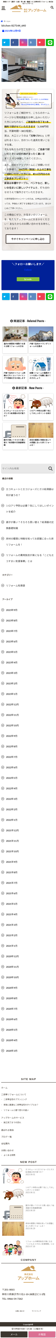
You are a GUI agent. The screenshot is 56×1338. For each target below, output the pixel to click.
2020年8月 (11, 998)
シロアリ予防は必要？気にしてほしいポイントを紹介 (30, 508)
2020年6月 (11, 1019)
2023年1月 (11, 693)
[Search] (50, 468)
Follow (28, 269)
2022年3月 (11, 798)
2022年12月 (12, 704)
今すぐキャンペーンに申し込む (28, 238)
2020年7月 (11, 1008)
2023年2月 (11, 683)
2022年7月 (11, 756)
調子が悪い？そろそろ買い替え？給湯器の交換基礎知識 (30, 525)
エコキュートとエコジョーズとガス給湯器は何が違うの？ (30, 492)
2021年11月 (12, 840)
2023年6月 (11, 641)
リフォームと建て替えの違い (16, 1110)
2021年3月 (11, 924)
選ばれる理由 (7, 1130)
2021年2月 (11, 935)
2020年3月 (11, 1050)
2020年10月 (12, 977)
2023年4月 (11, 662)
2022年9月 (11, 735)
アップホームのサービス (12, 1117)
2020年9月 (11, 987)
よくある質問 (9, 1155)
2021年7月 (11, 882)
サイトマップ (36, 1311)
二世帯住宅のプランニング (15, 1099)
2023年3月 (11, 672)
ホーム (4, 1087)
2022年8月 (11, 746)
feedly (29, 279)
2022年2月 (11, 809)
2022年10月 (12, 725)
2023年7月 (11, 630)
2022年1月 (11, 819)
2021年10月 (12, 851)
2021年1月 (11, 945)
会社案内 (5, 1143)
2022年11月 (12, 714)
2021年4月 (11, 914)
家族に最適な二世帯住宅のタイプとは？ (21, 1105)
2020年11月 (12, 966)
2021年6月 (11, 893)
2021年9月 (11, 861)
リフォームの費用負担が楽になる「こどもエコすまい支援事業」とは (30, 558)
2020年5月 (11, 1029)
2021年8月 (11, 872)
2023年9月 (11, 610)
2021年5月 (11, 903)
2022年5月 (11, 777)
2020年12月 (12, 956)
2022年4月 (11, 788)
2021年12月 (12, 830)
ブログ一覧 (6, 1136)
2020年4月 (11, 1040)
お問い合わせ (7, 1150)
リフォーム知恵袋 (15, 585)
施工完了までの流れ (12, 1122)
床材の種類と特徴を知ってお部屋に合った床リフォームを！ (30, 541)
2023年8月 (11, 620)
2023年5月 (11, 651)
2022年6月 (11, 767)
